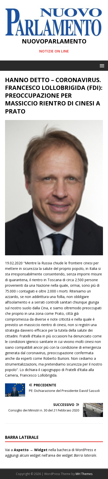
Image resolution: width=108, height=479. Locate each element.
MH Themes (84, 474)
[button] (101, 65)
